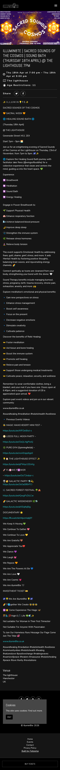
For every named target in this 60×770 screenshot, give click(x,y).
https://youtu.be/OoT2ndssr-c (19, 475)
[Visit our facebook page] (23, 93)
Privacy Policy (30, 748)
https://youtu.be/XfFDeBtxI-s (17, 430)
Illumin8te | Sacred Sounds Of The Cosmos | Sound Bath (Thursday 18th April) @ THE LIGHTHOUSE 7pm (29, 58)
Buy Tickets (30, 764)
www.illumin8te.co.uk (13, 641)
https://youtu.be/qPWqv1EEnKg (18, 464)
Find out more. (35, 710)
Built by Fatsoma (30, 751)
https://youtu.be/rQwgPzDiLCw (18, 495)
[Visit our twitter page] (16, 93)
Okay (9, 717)
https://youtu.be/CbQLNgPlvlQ (18, 441)
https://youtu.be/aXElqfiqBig (17, 506)
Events (30, 742)
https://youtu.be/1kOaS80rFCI (17, 484)
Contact (30, 745)
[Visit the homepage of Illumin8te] (10, 5)
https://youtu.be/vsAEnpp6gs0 (18, 453)
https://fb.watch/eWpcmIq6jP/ (17, 518)
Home (30, 739)
